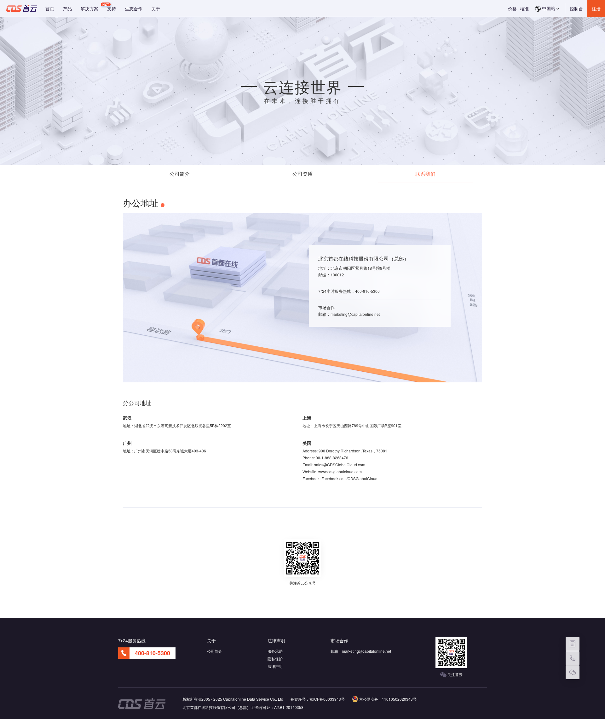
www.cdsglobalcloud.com (340, 471)
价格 (512, 8)
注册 (596, 8)
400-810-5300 (367, 291)
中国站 (548, 8)
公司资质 (302, 173)
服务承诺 (275, 651)
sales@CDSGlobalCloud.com (339, 464)
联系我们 (425, 173)
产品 (67, 8)
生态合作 (133, 8)
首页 (49, 8)
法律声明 (275, 666)
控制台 (576, 8)
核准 (524, 8)
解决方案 (89, 8)
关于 (155, 8)
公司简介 (180, 173)
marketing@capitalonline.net (355, 314)
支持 (111, 8)
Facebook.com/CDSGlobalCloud (349, 478)
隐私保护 (275, 658)
